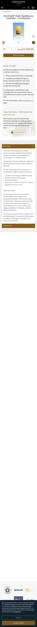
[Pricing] (24, 8)
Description (7, 146)
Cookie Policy (17, 612)
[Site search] (28, 8)
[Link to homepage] (18, 3)
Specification (7, 226)
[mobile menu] (2, 8)
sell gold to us (28, 100)
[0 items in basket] (34, 8)
